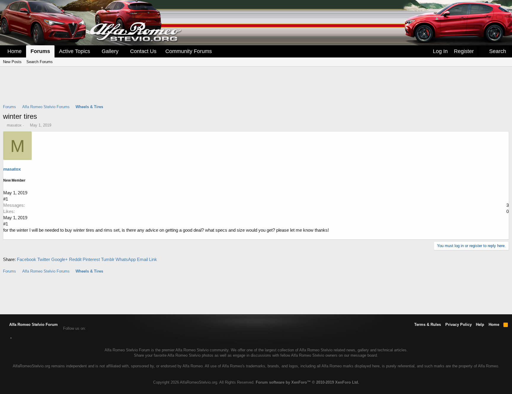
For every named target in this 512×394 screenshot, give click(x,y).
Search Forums (39, 62)
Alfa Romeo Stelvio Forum (33, 324)
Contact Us (143, 51)
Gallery (110, 51)
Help (480, 324)
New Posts (12, 62)
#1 (5, 198)
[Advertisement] (256, 89)
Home (14, 51)
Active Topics (74, 51)
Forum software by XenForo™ (307, 382)
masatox (14, 125)
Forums (40, 51)
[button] (94, 51)
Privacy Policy (458, 324)
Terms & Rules (427, 324)
